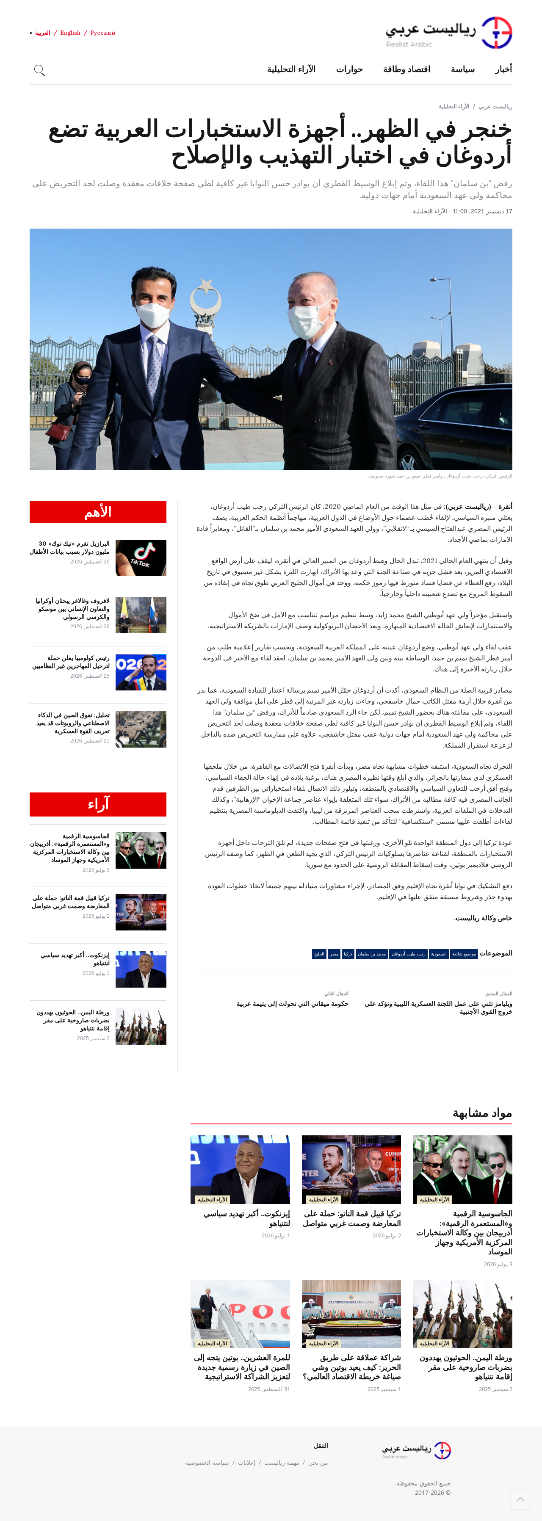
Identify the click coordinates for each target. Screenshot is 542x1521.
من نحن (318, 1462)
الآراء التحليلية (291, 68)
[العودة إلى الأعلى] (520, 1499)
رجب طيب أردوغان (409, 954)
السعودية (439, 954)
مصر (334, 954)
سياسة (463, 68)
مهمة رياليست (281, 1462)
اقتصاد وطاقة (407, 68)
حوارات (349, 68)
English (70, 32)
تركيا (348, 954)
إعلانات (246, 1462)
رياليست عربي (495, 106)
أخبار (503, 68)
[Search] (38, 69)
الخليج (319, 954)
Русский (103, 32)
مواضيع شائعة (464, 954)
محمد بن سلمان (372, 954)
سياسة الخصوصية (207, 1462)
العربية (42, 32)
